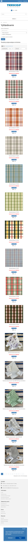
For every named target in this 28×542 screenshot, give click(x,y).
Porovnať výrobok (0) (9, 46)
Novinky (2, 522)
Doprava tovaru (3, 494)
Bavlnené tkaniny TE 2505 (14, 240)
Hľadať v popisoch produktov (7, 36)
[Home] (1, 22)
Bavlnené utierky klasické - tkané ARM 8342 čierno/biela (14, 465)
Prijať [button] (20, 537)
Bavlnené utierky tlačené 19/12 (14, 352)
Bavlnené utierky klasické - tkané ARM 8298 (14, 437)
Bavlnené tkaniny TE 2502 (14, 212)
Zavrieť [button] (24, 528)
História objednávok (4, 519)
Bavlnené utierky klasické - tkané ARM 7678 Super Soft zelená (14, 408)
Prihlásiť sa (20, 1)
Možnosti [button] (10, 537)
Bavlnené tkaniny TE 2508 (14, 296)
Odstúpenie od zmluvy (5, 505)
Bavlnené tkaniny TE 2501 (14, 184)
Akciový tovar (3, 513)
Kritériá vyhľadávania (5, 28)
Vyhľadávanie (5, 22)
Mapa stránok (3, 506)
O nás (2, 492)
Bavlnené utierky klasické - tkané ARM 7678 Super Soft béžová (14, 380)
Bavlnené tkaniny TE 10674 (14, 127)
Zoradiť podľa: (4, 48)
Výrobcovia (3, 511)
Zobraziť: (17, 48)
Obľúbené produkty (4, 521)
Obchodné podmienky (5, 497)
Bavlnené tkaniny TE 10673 (14, 99)
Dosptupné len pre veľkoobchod (14, 73)
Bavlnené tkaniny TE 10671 (14, 71)
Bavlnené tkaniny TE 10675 (14, 155)
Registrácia (25, 1)
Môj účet (2, 518)
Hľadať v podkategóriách (6, 34)
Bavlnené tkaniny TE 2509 (14, 324)
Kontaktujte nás (15, 487)
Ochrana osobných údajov (5, 495)
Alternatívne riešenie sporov (6, 498)
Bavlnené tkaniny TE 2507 (14, 268)
